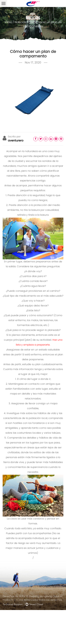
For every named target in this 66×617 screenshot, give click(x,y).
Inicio (8, 22)
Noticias (20, 22)
